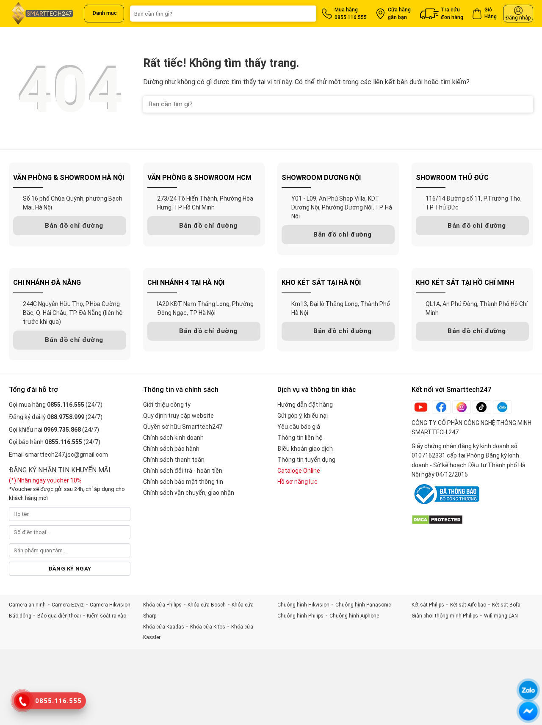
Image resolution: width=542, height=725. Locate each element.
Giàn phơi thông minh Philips (445, 616)
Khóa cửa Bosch (207, 605)
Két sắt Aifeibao (468, 605)
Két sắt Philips (428, 605)
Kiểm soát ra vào (106, 616)
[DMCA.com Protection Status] (437, 519)
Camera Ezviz (68, 605)
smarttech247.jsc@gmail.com (66, 454)
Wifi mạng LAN (501, 616)
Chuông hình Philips (300, 616)
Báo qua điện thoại (59, 616)
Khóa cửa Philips (162, 605)
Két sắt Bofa (506, 605)
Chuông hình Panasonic (363, 605)
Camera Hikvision (110, 605)
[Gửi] (304, 14)
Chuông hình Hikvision (303, 605)
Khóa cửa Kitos (207, 627)
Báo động (20, 616)
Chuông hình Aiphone (354, 616)
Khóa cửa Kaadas (163, 627)
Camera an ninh (27, 605)
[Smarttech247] (43, 13)
